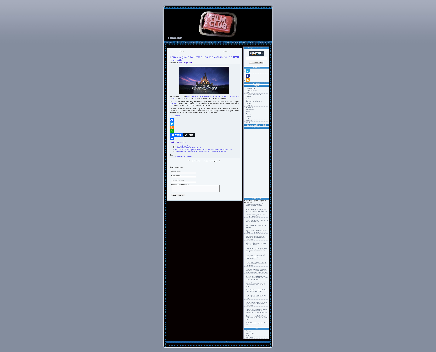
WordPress (249, 337)
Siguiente (225, 51)
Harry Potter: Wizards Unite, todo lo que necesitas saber (257, 221)
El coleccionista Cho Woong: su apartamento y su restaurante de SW (200, 151)
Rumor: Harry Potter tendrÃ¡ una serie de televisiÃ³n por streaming (256, 210)
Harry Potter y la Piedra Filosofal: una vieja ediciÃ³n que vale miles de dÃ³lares (256, 263)
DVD (247, 99)
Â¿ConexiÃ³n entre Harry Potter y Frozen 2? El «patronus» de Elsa (256, 231)
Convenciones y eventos (253, 94)
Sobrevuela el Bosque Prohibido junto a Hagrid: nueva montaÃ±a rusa (256, 296)
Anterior (182, 51)
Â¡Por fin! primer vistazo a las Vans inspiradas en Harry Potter (257, 290)
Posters (248, 114)
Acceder (248, 331)
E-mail (173, 175)
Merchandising (250, 109)
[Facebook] (204, 120)
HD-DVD (249, 105)
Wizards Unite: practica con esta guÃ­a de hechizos (256, 243)
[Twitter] (204, 124)
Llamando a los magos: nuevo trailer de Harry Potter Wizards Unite (255, 284)
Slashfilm (177, 116)
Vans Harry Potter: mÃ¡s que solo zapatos (256, 226)
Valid (250, 333)
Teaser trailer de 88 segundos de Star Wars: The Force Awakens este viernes (203, 150)
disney (189, 157)
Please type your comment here (180, 184)
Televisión (249, 120)
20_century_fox (180, 157)
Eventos (248, 103)
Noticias (248, 112)
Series (248, 118)
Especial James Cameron (254, 101)
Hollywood (249, 107)
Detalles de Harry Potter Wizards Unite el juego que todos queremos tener (257, 317)
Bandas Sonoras (251, 90)
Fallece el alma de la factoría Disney (188, 148)
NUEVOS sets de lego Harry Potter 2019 (257, 323)
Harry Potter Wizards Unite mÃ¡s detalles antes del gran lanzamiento (256, 257)
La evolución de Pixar (182, 146)
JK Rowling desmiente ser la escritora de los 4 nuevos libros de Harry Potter (256, 237)
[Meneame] (204, 127)
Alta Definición (250, 88)
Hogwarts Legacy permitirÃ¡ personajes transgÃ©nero (254, 205)
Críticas (248, 97)
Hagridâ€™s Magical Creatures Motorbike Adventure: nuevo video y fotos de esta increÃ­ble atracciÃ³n (257, 270)
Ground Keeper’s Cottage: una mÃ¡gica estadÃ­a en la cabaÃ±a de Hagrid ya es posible (257, 277)
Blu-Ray (248, 92)
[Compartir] (204, 138)
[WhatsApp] (204, 131)
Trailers (248, 122)
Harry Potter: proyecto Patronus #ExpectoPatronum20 (255, 215)
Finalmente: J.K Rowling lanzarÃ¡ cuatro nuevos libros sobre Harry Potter (256, 250)
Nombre (173, 171)
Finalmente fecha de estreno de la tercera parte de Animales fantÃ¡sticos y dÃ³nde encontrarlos (256, 310)
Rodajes (248, 116)
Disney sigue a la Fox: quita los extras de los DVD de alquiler (204, 56)
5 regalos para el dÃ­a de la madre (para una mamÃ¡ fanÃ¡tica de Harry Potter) (256, 303)
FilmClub (175, 38)
